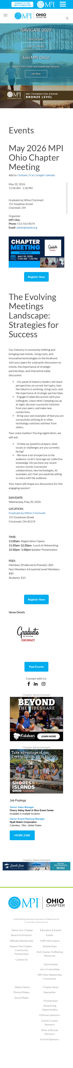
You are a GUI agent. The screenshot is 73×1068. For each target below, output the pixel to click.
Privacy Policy (30, 922)
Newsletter (50, 992)
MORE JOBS (22, 835)
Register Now (36, 276)
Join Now (36, 73)
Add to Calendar (36, 46)
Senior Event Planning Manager (27, 819)
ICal (31, 175)
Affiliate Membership (21, 940)
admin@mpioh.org (26, 227)
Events (49, 935)
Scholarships (50, 946)
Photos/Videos (21, 992)
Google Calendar (45, 175)
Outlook (22, 175)
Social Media (22, 997)
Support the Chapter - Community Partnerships (21, 950)
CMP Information (50, 940)
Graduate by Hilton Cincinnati (27, 513)
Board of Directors (21, 935)
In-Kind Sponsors (49, 1039)
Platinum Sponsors (49, 1015)
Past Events (36, 666)
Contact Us (21, 959)
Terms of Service (42, 922)
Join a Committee (49, 969)
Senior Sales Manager (22, 807)
